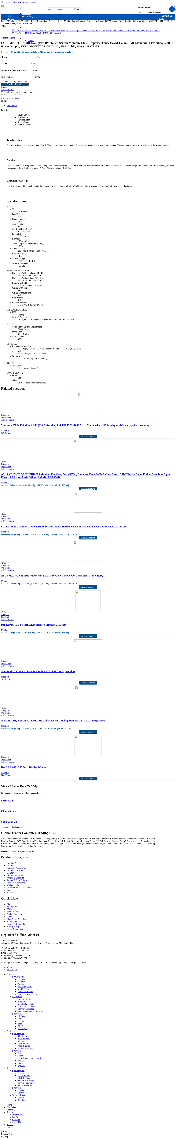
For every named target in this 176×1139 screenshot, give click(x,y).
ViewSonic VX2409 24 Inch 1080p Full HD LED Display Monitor (38, 671)
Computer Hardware (26, 1006)
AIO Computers (25, 986)
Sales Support (9, 821)
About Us (32, 43)
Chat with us (8, 811)
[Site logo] (20, 14)
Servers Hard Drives (26, 1083)
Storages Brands (19, 1095)
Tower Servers (24, 1075)
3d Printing (22, 1036)
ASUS (20, 1026)
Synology (22, 1100)
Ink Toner (22, 1041)
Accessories (17, 996)
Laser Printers (24, 1043)
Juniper (21, 1090)
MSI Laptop (23, 1028)
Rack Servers (23, 1073)
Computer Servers (25, 991)
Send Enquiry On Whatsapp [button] (17, 81)
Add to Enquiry (88, 436)
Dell (19, 1019)
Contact (31, 40)
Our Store (16, 1117)
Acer (20, 1023)
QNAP (21, 1097)
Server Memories (25, 1085)
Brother (21, 1060)
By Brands (16, 1014)
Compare (11, 1127)
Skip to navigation (9, 2)
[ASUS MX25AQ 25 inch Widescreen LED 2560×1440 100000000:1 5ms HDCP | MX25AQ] (88, 551)
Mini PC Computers (26, 989)
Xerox (20, 1063)
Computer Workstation (27, 994)
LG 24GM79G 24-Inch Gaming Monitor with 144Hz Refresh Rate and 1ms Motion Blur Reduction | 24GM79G (64, 526)
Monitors (15, 98)
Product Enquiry (15, 84)
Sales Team (7, 800)
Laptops (21, 979)
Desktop (21, 984)
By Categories (18, 977)
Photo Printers (24, 1046)
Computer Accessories (32, 1058)
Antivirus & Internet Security (30, 1011)
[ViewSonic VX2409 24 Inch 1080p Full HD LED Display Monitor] (88, 649)
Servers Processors (26, 1080)
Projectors (22, 1001)
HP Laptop (22, 1016)
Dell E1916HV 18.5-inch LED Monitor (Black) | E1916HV (34, 624)
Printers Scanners (25, 1048)
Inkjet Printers (24, 1038)
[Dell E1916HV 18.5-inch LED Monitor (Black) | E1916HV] (88, 600)
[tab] (12, 105)
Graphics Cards (24, 999)
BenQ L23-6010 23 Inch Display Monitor (24, 767)
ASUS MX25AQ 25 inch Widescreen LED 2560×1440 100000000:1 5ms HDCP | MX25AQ (52, 575)
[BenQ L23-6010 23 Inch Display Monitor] (88, 745)
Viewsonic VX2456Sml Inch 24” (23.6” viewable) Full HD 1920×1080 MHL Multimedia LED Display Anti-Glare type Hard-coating (75, 425)
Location (16, 1119)
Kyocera (21, 1065)
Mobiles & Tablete (26, 1004)
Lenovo (21, 1021)
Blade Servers (24, 1078)
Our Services (17, 1115)
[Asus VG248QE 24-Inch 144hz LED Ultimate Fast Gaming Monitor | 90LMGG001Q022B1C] (88, 696)
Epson (20, 1053)
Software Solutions (26, 1009)
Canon (20, 1056)
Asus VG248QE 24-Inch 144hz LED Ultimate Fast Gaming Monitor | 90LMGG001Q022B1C (53, 720)
